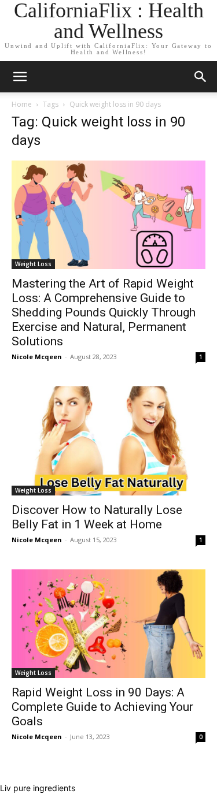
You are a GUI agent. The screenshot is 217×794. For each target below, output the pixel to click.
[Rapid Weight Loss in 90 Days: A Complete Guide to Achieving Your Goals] (108, 623)
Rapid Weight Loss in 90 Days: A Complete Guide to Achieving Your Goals (102, 706)
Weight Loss (33, 264)
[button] (201, 76)
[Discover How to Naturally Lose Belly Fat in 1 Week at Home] (108, 440)
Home (22, 104)
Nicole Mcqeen (37, 356)
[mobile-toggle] (19, 76)
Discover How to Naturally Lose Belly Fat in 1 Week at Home (97, 517)
